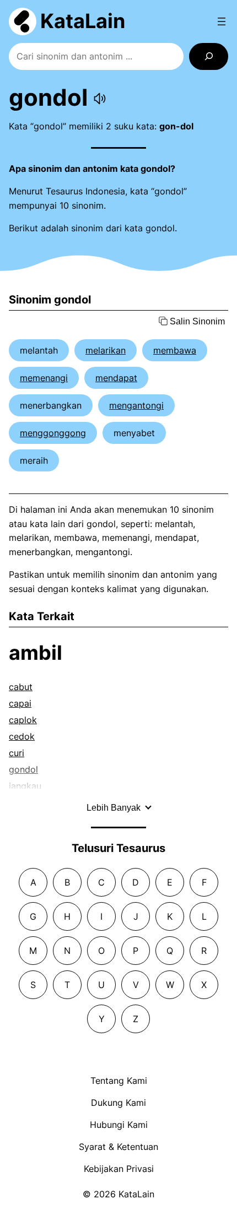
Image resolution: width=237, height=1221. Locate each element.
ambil (35, 653)
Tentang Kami (118, 1080)
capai (20, 703)
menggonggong (53, 432)
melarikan (105, 350)
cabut (21, 686)
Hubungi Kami (119, 1124)
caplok (23, 719)
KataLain (82, 21)
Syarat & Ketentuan (118, 1146)
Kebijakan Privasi (119, 1168)
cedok (22, 736)
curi (16, 752)
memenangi (44, 377)
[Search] (208, 56)
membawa (174, 350)
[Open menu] (221, 21)
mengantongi (136, 405)
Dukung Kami (118, 1102)
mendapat (116, 377)
